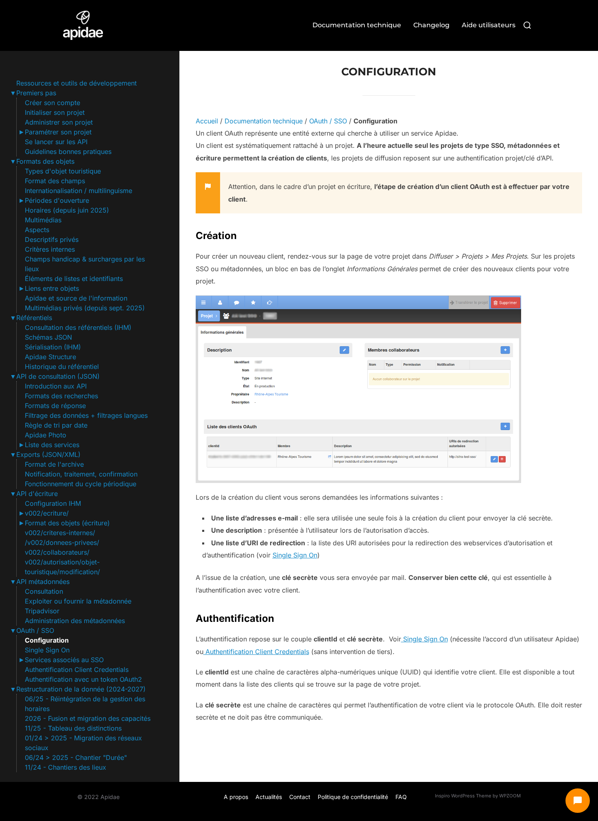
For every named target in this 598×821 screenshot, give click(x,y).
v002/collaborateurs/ (57, 552)
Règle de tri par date (56, 425)
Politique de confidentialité (353, 796)
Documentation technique (356, 25)
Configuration (47, 640)
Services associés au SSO (64, 660)
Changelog (431, 25)
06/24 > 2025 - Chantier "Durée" (76, 757)
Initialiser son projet (55, 112)
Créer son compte (52, 103)
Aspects (37, 230)
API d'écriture (37, 494)
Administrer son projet (59, 122)
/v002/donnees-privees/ (62, 542)
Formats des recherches (61, 396)
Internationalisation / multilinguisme (78, 191)
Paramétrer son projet (58, 132)
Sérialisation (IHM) (53, 347)
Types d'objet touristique (63, 171)
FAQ (401, 796)
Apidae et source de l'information (76, 298)
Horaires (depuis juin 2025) (67, 210)
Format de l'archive (54, 464)
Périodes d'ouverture (57, 200)
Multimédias (43, 220)
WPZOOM (510, 796)
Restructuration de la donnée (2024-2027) (81, 689)
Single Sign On (47, 650)
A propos (236, 796)
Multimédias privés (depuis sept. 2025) (85, 308)
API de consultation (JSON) (58, 376)
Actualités (268, 796)
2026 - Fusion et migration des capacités (88, 718)
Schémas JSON (48, 337)
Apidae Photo (45, 435)
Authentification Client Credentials (77, 669)
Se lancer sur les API (56, 142)
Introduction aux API (56, 386)
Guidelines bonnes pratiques (68, 151)
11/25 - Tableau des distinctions (73, 728)
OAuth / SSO (35, 630)
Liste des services (52, 445)
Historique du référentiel (62, 366)
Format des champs (55, 181)
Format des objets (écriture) (67, 523)
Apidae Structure (50, 357)
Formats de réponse (55, 406)
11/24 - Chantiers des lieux (65, 767)
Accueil (207, 121)
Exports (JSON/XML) (48, 454)
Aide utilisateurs (488, 25)
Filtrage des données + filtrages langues (86, 415)
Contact (299, 796)
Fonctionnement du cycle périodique (80, 484)
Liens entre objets (52, 288)
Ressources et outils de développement (76, 83)
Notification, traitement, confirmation (81, 474)
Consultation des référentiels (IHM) (78, 327)
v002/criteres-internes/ (60, 533)
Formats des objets (45, 161)
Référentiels (34, 318)
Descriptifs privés (52, 239)
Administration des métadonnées (75, 621)
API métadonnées (43, 581)
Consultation (44, 591)
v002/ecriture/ (47, 513)
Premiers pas (36, 93)
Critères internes (50, 249)
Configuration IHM (53, 503)
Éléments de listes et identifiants (74, 278)
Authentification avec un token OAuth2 (83, 679)
